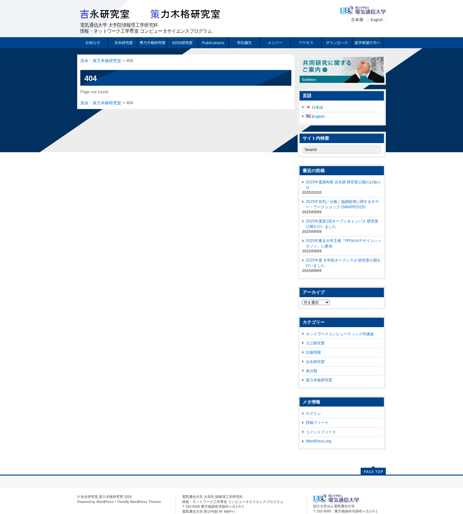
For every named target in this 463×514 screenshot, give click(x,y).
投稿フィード (317, 422)
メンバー (275, 42)
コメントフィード (321, 432)
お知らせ (92, 42)
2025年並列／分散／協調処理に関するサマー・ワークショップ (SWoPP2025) (342, 204)
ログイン (313, 413)
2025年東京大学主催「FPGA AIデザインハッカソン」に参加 (343, 243)
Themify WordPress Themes (139, 502)
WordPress (105, 502)
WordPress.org (318, 441)
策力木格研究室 (151, 42)
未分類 (311, 371)
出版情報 (313, 352)
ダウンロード (336, 42)
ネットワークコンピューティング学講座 (340, 334)
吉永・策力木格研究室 (100, 60)
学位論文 (244, 42)
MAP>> (229, 511)
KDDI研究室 (182, 42)
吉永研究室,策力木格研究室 (102, 497)
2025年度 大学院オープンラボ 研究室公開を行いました (343, 262)
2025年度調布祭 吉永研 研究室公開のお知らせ (343, 184)
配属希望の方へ (367, 42)
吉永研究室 (122, 42)
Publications (213, 42)
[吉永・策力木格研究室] (153, 18)
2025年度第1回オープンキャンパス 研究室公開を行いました (342, 223)
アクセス (305, 42)
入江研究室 (315, 343)
